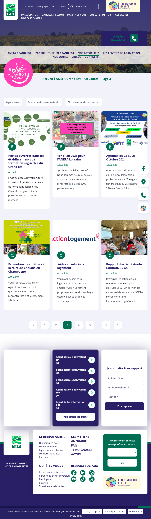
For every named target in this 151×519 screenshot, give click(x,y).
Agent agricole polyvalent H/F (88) (71, 359)
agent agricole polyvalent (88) (71, 371)
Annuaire (79, 441)
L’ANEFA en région (53, 14)
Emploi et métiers (100, 14)
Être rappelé (124, 406)
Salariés (43, 482)
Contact (62, 6)
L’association (29, 14)
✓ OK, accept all (91, 511)
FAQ (53, 6)
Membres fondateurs (51, 453)
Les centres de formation (121, 53)
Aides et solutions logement (70, 266)
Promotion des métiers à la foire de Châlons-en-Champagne (26, 267)
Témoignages (42, 6)
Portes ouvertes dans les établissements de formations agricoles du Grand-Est (26, 161)
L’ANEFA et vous (76, 14)
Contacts (91, 57)
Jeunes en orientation (51, 472)
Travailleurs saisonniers (52, 486)
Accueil (47, 79)
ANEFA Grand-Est (19, 53)
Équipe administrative (51, 450)
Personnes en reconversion (54, 475)
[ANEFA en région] (143, 182)
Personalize (135, 511)
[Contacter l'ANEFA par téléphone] (143, 195)
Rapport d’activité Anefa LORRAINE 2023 (124, 266)
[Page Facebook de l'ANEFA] (143, 168)
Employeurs (45, 479)
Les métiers (80, 437)
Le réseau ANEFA (52, 437)
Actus (76, 454)
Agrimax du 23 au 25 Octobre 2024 (121, 157)
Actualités (121, 14)
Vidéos (76, 57)
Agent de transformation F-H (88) (70, 405)
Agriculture (12, 102)
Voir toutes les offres (75, 416)
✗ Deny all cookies (115, 511)
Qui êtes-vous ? (51, 466)
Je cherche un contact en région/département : (122, 442)
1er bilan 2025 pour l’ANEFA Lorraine (71, 157)
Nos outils (60, 57)
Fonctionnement (48, 446)
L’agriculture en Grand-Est (54, 53)
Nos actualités (88, 53)
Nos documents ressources (83, 102)
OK (122, 462)
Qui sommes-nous (49, 443)
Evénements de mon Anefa (43, 102)
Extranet (29, 6)
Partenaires (45, 457)
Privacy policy (75, 516)
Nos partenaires (31, 18)
